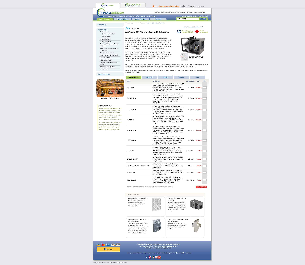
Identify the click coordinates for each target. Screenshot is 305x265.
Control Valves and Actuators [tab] (109, 48)
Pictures (165, 77)
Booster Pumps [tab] (105, 39)
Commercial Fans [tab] (105, 41)
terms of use (147, 253)
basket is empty (198, 12)
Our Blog (158, 19)
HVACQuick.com (110, 12)
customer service (165, 12)
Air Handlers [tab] (104, 32)
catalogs (173, 12)
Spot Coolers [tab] (104, 69)
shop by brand (104, 74)
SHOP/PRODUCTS (105, 19)
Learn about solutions (108, 34)
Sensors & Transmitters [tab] (107, 66)
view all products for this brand (193, 27)
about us (157, 12)
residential (102, 24)
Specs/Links (149, 77)
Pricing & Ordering (133, 77)
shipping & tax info (170, 253)
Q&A (197, 77)
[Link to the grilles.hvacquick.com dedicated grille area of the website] (133, 5)
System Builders (122, 19)
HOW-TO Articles (140, 19)
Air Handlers (135, 23)
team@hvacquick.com (189, 16)
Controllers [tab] (103, 50)
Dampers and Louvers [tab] (107, 53)
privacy (129, 253)
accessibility (180, 253)
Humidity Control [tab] (105, 57)
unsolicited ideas (137, 253)
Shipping (181, 77)
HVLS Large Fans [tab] (105, 60)
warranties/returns (158, 253)
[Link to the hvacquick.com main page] (107, 5)
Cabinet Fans (142, 23)
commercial (128, 23)
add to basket (201, 187)
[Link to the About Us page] (183, 2)
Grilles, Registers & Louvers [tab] (109, 55)
